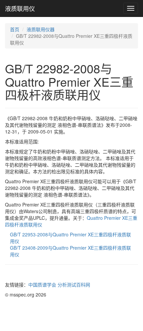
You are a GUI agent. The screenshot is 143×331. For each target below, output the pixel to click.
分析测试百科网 (74, 284)
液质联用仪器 (41, 29)
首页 (14, 29)
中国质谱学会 (42, 284)
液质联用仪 (20, 8)
